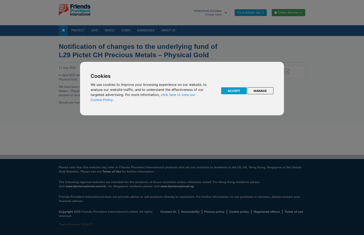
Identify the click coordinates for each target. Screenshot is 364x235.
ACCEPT (234, 91)
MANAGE (260, 91)
